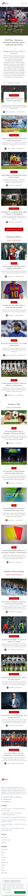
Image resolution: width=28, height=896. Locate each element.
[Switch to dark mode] (22, 3)
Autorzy (3, 834)
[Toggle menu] (25, 3)
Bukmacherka (14, 135)
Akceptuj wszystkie (20, 892)
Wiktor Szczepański (6, 840)
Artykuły (4, 805)
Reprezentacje (14, 598)
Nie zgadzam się (8, 892)
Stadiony (3, 865)
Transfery (3, 860)
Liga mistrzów (4, 849)
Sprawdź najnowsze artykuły (14, 229)
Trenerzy (3, 870)
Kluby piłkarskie (14, 95)
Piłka (14, 428)
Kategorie (4, 846)
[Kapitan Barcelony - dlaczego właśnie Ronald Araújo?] (14, 93)
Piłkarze (14, 19)
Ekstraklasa (4, 857)
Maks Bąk (3, 842)
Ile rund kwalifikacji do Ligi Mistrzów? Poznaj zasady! (13, 817)
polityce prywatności (6, 889)
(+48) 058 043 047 (7, 799)
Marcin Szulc (4, 837)
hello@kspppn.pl (7, 801)
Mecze (2, 867)
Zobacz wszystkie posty (14, 240)
